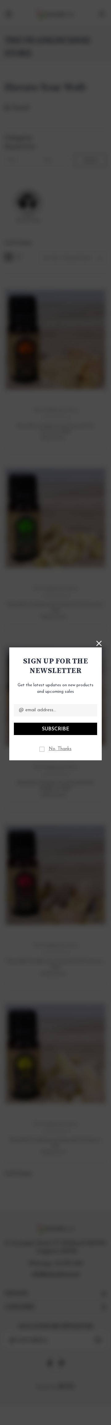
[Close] (99, 642)
